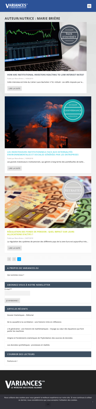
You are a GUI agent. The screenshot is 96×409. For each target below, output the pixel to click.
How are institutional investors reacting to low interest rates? (45, 74)
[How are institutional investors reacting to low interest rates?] (46, 46)
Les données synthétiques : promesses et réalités (28, 345)
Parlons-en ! (12, 361)
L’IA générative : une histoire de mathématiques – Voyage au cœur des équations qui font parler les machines (45, 330)
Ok (48, 404)
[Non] (92, 401)
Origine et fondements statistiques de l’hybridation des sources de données (39, 338)
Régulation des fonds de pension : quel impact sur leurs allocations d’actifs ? (40, 233)
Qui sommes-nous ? (15, 275)
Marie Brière (19, 79)
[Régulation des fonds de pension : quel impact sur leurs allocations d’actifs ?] (48, 202)
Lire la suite (14, 88)
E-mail (8, 289)
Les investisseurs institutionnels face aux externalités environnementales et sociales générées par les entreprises (42, 153)
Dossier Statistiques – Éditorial (20, 315)
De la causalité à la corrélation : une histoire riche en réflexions (34, 322)
